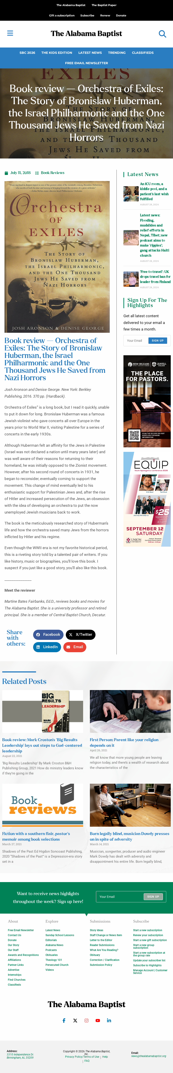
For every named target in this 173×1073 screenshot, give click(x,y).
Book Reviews (52, 173)
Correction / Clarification (104, 960)
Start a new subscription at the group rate (149, 954)
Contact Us (14, 935)
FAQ (86, 1060)
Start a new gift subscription (150, 940)
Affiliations (14, 960)
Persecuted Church (57, 965)
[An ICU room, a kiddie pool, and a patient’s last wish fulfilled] (131, 193)
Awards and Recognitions (23, 955)
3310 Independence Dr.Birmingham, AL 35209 (20, 1056)
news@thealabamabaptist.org (148, 1056)
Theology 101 (54, 960)
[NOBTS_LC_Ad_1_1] (147, 401)
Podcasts (51, 950)
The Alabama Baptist (71, 5)
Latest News (90, 52)
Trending (117, 52)
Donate (12, 940)
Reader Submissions (102, 945)
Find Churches (16, 979)
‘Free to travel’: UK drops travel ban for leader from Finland (155, 277)
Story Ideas (96, 930)
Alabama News (54, 945)
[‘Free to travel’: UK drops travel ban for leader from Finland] (131, 279)
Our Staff (13, 950)
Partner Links (16, 965)
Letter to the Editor (101, 940)
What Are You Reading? (104, 950)
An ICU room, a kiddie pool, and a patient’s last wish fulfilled (154, 191)
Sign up (158, 340)
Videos (50, 969)
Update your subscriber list (149, 960)
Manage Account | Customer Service (150, 972)
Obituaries (52, 955)
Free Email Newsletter (86, 63)
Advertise (13, 969)
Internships (14, 974)
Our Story (13, 945)
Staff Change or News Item (106, 935)
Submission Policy (101, 965)
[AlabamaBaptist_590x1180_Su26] (147, 499)
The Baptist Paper (104, 5)
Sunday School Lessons (60, 935)
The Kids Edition (56, 52)
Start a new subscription (147, 930)
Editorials (51, 940)
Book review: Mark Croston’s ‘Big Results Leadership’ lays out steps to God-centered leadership (42, 745)
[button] (162, 34)
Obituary (95, 955)
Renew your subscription (148, 935)
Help (105, 1056)
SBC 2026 (27, 52)
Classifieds (143, 52)
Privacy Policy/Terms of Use (82, 1056)
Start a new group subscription (143, 946)
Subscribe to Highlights (147, 965)
